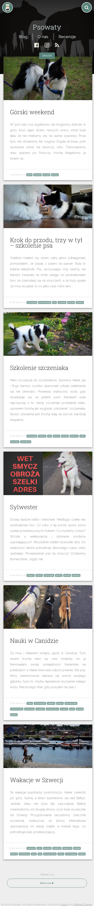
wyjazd (37, 175)
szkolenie (31, 302)
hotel (60, 854)
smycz (56, 436)
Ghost (63, 904)
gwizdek (15, 442)
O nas (43, 36)
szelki (39, 575)
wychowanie (44, 302)
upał (34, 854)
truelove (67, 848)
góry (29, 175)
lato (39, 848)
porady (80, 302)
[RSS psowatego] (57, 45)
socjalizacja (52, 709)
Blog (23, 36)
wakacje (31, 848)
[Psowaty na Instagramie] (47, 45)
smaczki (74, 436)
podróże (57, 848)
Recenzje (67, 36)
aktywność (40, 703)
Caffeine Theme (82, 904)
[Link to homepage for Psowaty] (47, 16)
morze (82, 854)
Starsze (46, 883)
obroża (76, 575)
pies (54, 302)
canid (29, 703)
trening (42, 436)
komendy (40, 709)
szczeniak (25, 442)
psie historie (71, 703)
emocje (55, 175)
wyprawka (24, 854)
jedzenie (62, 302)
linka (82, 436)
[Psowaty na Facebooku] (36, 45)
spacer (47, 55)
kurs (72, 709)
